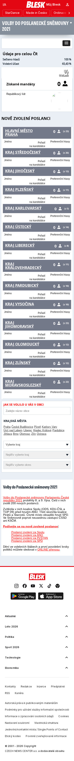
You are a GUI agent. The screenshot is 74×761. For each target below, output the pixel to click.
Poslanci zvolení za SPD (27, 540)
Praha (6, 426)
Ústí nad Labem (12, 430)
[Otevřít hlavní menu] (4, 4)
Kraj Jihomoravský (19, 324)
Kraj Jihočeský (20, 170)
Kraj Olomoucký (22, 344)
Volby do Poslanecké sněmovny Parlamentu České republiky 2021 (36, 499)
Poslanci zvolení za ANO (27, 535)
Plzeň (37, 426)
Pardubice (58, 430)
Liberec (27, 430)
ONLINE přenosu (48, 549)
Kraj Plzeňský (19, 189)
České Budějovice (22, 426)
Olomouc (25, 433)
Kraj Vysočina (19, 304)
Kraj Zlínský (17, 362)
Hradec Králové (42, 430)
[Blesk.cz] (35, 4)
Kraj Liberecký (20, 245)
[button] (66, 43)
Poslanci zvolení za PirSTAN (29, 538)
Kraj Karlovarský (23, 208)
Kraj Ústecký (18, 226)
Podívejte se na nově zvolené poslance (30, 526)
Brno (15, 433)
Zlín (33, 433)
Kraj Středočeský (22, 152)
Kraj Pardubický (21, 285)
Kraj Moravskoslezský (23, 383)
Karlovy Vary (49, 426)
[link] (16, 586)
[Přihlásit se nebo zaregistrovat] (67, 4)
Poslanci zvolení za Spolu (27, 532)
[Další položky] (69, 13)
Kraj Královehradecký (23, 265)
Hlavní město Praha (19, 132)
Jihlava (7, 433)
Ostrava (41, 433)
